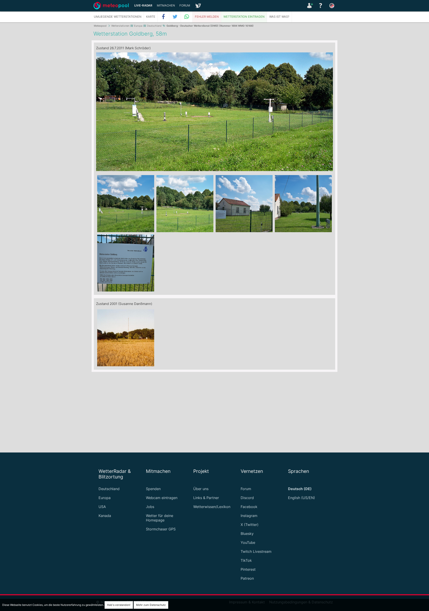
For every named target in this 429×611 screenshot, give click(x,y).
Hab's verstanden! (118, 605)
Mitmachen (166, 5)
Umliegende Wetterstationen (117, 16)
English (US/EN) (301, 497)
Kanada (105, 515)
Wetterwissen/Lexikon (211, 506)
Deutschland (109, 489)
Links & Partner (206, 497)
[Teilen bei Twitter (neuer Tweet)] (175, 16)
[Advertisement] (214, 412)
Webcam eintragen (161, 497)
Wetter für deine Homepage (159, 517)
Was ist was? (279, 16)
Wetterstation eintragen (244, 16)
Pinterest (248, 569)
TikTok (246, 560)
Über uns (200, 489)
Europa (105, 497)
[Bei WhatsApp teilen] (187, 16)
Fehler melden (207, 16)
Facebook (249, 506)
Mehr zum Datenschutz (151, 605)
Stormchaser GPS (161, 529)
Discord (247, 497)
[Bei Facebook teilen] (163, 16)
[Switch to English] (331, 5)
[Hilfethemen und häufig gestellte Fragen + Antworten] (320, 5)
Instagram (249, 515)
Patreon (247, 578)
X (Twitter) (250, 524)
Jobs (150, 506)
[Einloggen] (309, 5)
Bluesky (247, 533)
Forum (184, 5)
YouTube (248, 542)
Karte (150, 16)
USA (102, 506)
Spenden (153, 489)
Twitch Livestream (256, 551)
